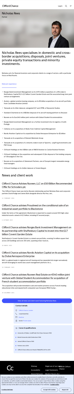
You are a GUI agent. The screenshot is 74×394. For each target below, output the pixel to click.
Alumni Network (37, 374)
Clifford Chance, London (26, 310)
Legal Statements (51, 370)
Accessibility (35, 370)
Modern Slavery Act (52, 374)
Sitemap (34, 366)
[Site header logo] (34, 6)
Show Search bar (66, 5)
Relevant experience (9, 84)
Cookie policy (54, 384)
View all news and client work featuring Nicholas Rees (37, 301)
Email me (21, 317)
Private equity (27, 321)
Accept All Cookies (49, 390)
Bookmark (70, 301)
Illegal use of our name (53, 366)
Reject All (65, 390)
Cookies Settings (7, 389)
